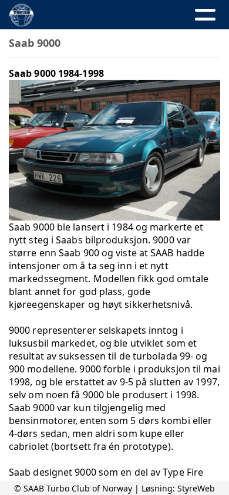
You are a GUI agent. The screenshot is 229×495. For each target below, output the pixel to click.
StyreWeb (196, 488)
